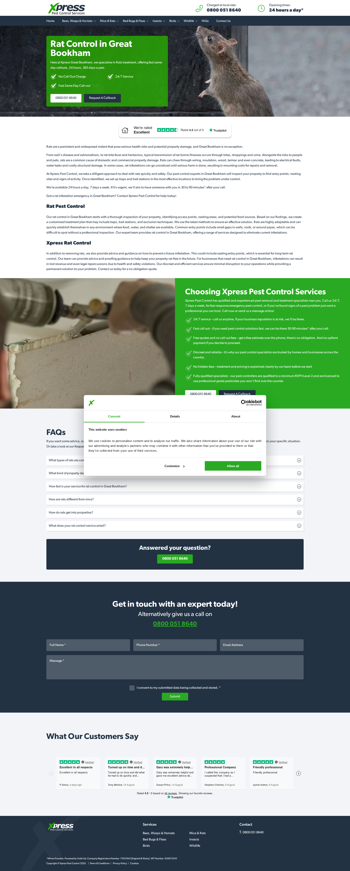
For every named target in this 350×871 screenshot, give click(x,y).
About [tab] (235, 416)
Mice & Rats (107, 21)
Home (50, 21)
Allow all (233, 466)
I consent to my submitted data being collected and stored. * (178, 688)
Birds (172, 21)
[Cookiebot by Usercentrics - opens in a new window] (244, 403)
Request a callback (102, 98)
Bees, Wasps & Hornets (77, 21)
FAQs (205, 21)
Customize (172, 466)
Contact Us (223, 21)
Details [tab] (175, 416)
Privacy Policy (120, 863)
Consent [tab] (114, 416)
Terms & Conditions (100, 863)
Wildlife (189, 21)
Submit (175, 696)
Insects (157, 21)
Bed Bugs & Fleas (134, 21)
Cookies (134, 863)
